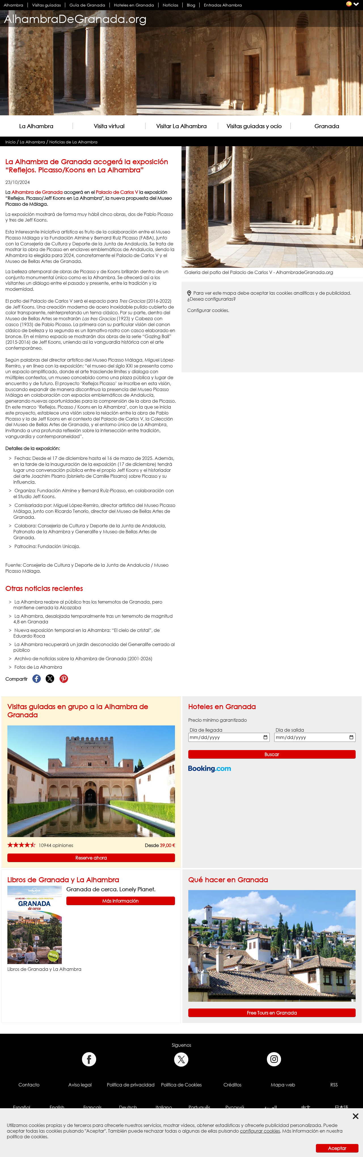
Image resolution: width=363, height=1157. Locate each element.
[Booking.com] (209, 768)
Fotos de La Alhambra (38, 667)
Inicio (10, 141)
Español (21, 1107)
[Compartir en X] (50, 678)
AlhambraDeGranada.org (75, 19)
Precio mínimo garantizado (217, 720)
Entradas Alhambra (223, 5)
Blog (191, 5)
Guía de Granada (87, 5)
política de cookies (27, 1136)
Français (92, 1107)
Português (199, 1107)
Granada (327, 126)
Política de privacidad (131, 1085)
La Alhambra (36, 126)
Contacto (28, 1085)
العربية (270, 1107)
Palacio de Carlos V (117, 192)
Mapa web (283, 1085)
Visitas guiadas (46, 5)
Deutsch (128, 1107)
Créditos (232, 1085)
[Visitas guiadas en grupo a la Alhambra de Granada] (91, 781)
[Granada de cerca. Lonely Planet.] (34, 924)
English (57, 1107)
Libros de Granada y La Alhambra (63, 879)
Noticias (170, 5)
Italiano (164, 1107)
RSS (334, 1085)
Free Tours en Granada (272, 1013)
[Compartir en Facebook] (36, 678)
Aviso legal (80, 1085)
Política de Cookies (181, 1085)
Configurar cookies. (208, 310)
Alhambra (13, 5)
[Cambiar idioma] (349, 4)
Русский (234, 1107)
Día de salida (290, 730)
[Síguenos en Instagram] (274, 1059)
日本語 (341, 1107)
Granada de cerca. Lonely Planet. (110, 889)
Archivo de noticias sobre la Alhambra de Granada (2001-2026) (83, 658)
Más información (120, 901)
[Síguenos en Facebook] (89, 1059)
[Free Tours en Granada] (272, 945)
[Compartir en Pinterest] (63, 678)
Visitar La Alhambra (181, 126)
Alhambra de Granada (37, 192)
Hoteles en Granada (134, 5)
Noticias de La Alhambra (73, 141)
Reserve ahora (91, 858)
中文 (306, 1107)
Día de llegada (206, 730)
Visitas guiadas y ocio (254, 126)
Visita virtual (109, 126)
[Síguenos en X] (181, 1059)
